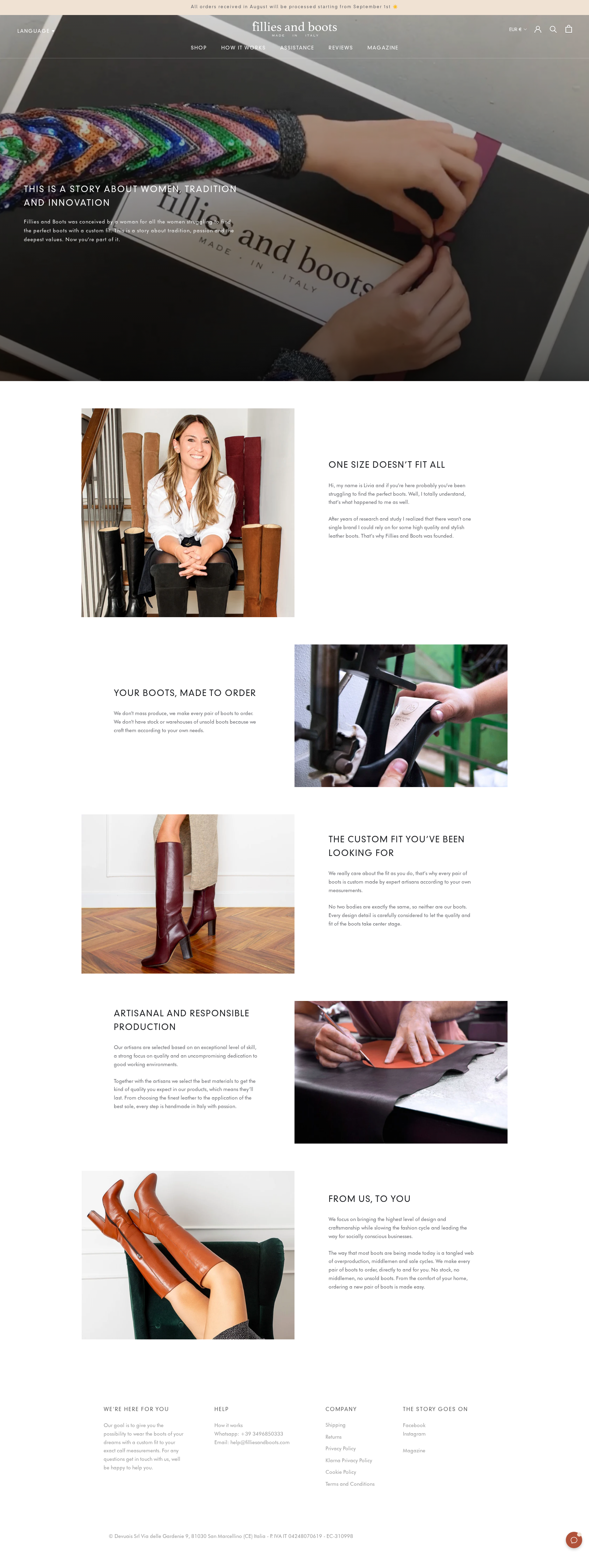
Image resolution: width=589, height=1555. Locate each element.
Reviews (341, 48)
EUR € (515, 29)
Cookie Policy (341, 1472)
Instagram (414, 1434)
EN (8, 62)
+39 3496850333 (262, 1434)
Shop (199, 48)
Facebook (414, 1425)
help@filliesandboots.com (260, 1442)
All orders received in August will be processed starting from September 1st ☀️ (294, 7)
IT (2, 62)
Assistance (297, 48)
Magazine (382, 48)
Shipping (336, 1425)
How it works (243, 48)
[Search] (553, 28)
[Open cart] (568, 29)
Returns (334, 1437)
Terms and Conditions (350, 1484)
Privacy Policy (341, 1448)
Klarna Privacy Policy (349, 1460)
